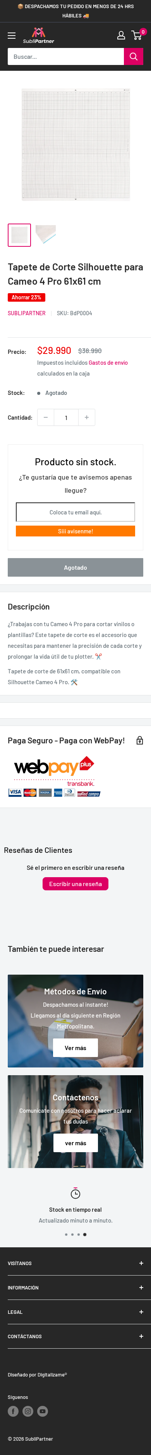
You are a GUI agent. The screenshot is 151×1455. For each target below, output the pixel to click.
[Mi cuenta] (121, 35)
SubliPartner (27, 313)
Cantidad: (20, 417)
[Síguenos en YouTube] (42, 1411)
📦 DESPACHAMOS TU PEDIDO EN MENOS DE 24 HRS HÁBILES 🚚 (75, 11)
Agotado (75, 567)
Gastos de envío (108, 362)
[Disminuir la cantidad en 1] (46, 417)
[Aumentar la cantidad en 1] (87, 417)
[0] (137, 35)
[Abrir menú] (11, 35)
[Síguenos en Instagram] (27, 1411)
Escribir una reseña (75, 883)
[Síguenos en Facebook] (13, 1411)
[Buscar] (133, 56)
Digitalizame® (52, 1374)
